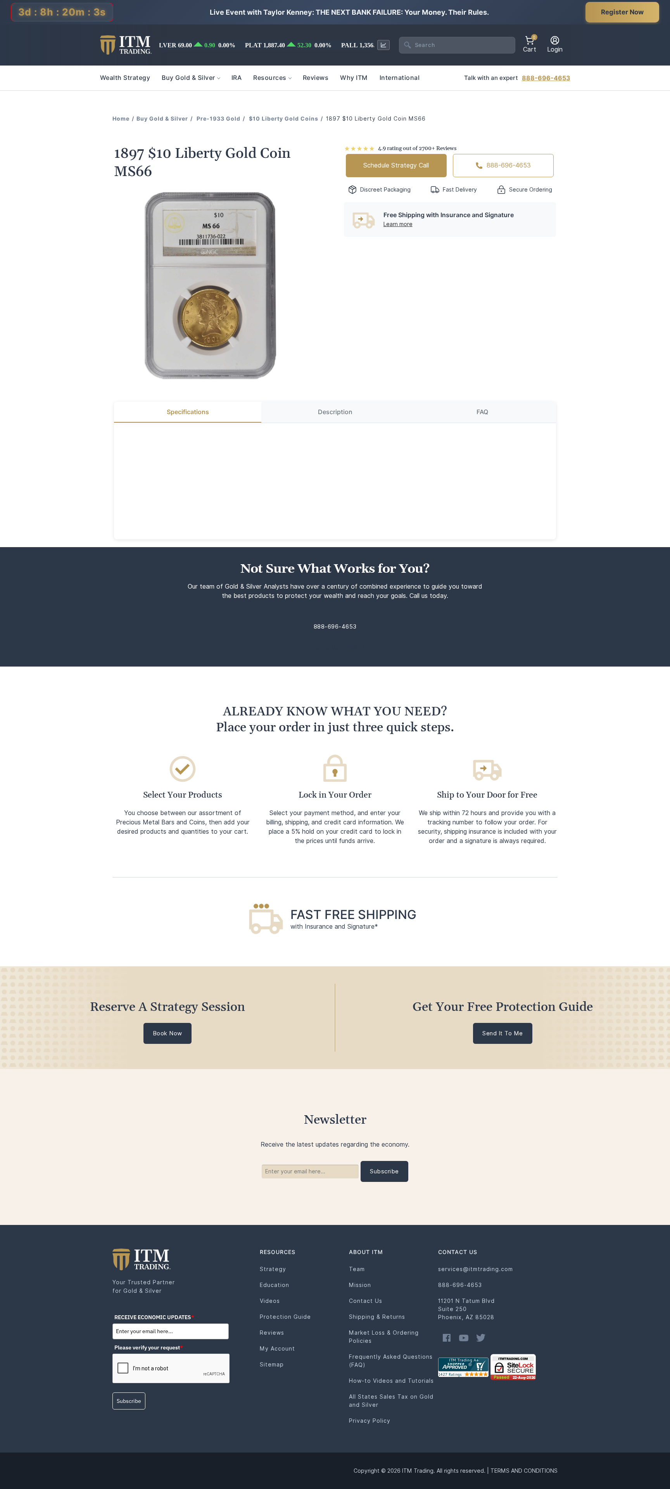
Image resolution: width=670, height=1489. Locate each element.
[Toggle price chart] (383, 45)
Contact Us (365, 1301)
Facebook (446, 1337)
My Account (277, 1349)
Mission (360, 1285)
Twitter (480, 1337)
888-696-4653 (546, 78)
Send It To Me (502, 1033)
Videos (270, 1301)
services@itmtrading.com (475, 1269)
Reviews (272, 1333)
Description (335, 412)
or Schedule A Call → (335, 647)
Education (274, 1285)
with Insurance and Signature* (334, 926)
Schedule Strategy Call (396, 165)
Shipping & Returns (377, 1317)
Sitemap (272, 1364)
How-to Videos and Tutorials (391, 1381)
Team (357, 1269)
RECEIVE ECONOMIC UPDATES (154, 1317)
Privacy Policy (369, 1421)
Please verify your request (148, 1347)
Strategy (273, 1269)
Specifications (188, 412)
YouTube (463, 1337)
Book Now (167, 1033)
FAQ (482, 412)
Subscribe (129, 1400)
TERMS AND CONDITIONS (524, 1471)
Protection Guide (285, 1317)
